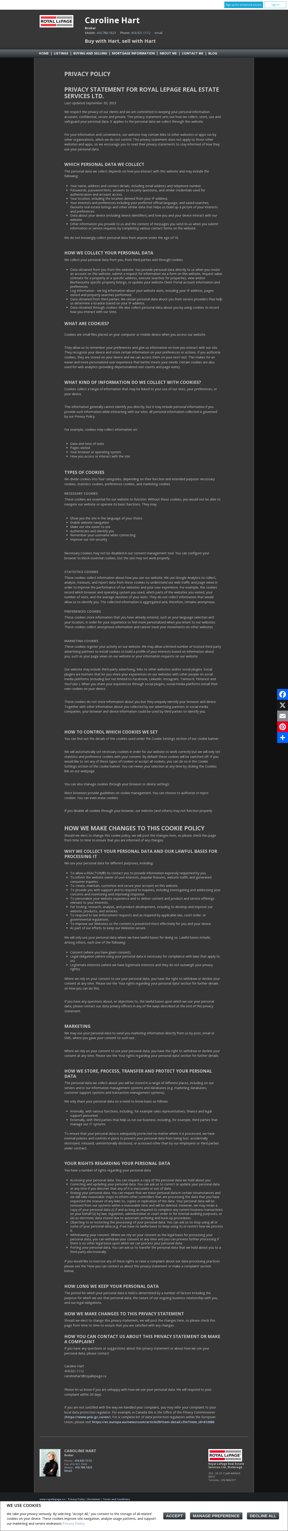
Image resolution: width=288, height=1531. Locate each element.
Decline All (263, 1516)
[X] (282, 705)
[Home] (56, 26)
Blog (212, 53)
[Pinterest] (282, 726)
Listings (61, 53)
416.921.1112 (140, 33)
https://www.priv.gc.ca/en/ (87, 1417)
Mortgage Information (133, 53)
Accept (174, 1516)
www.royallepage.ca (52, 1499)
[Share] (282, 737)
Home (44, 53)
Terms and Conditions (116, 1499)
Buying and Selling (90, 53)
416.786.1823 (106, 33)
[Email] (282, 716)
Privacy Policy (74, 1523)
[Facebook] (282, 694)
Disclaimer (93, 1499)
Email (158, 33)
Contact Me (192, 53)
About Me (168, 53)
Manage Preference (216, 1516)
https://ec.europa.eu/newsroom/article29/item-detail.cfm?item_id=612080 (153, 1422)
